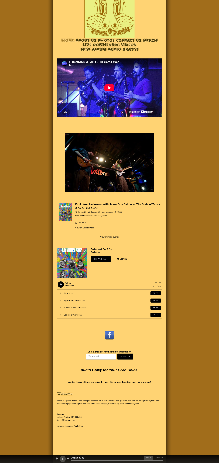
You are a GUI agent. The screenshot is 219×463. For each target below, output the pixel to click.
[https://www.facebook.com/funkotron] (109, 335)
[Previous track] (156, 282)
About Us (86, 40)
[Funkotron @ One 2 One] (72, 263)
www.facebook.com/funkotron (70, 426)
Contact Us (129, 40)
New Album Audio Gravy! (109, 49)
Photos (106, 40)
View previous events (109, 237)
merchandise (124, 382)
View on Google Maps (84, 228)
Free (155, 293)
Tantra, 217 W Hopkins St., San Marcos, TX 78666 (100, 212)
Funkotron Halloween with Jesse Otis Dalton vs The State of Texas (117, 204)
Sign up (125, 356)
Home (68, 40)
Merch (150, 40)
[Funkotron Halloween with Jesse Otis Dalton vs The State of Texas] (65, 220)
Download (101, 259)
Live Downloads (101, 44)
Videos (128, 44)
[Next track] (160, 282)
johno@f (61, 420)
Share (82, 222)
